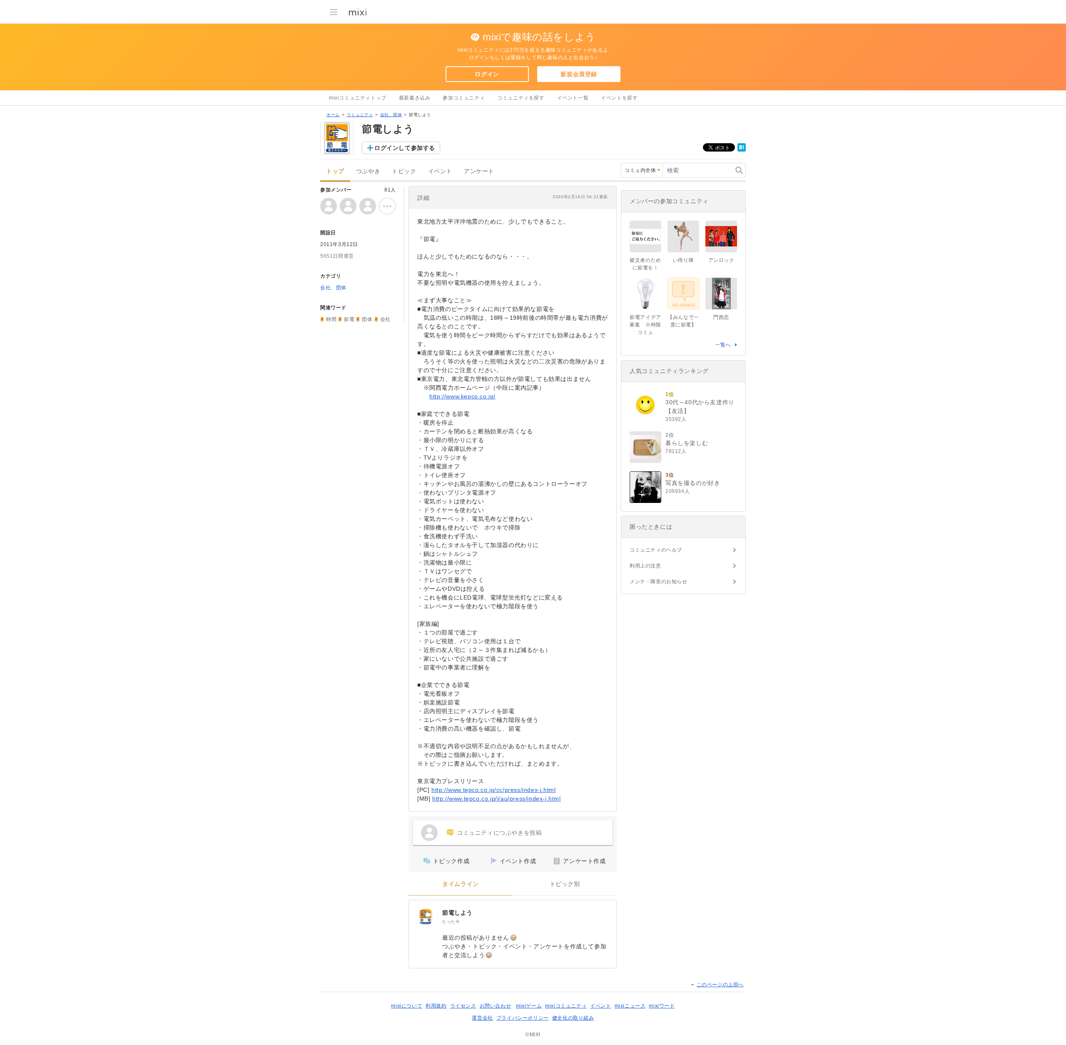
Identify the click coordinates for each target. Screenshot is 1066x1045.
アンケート (479, 171)
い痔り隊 (683, 260)
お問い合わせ (495, 1006)
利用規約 (436, 1006)
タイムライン (460, 884)
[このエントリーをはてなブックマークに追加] (741, 150)
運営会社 (482, 1018)
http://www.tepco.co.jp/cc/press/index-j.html (493, 789)
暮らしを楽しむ (686, 443)
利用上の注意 (645, 566)
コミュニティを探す (520, 98)
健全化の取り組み (573, 1018)
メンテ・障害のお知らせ (658, 582)
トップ (335, 171)
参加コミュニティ (464, 98)
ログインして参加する (404, 147)
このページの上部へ (720, 985)
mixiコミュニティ (566, 1006)
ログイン (487, 74)
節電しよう (457, 912)
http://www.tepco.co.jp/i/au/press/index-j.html (496, 798)
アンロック (721, 260)
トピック (404, 171)
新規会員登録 (578, 74)
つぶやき (368, 171)
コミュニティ (359, 114)
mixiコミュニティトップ (357, 98)
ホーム (333, 114)
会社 (385, 319)
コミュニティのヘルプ (656, 550)
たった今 (451, 921)
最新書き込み (415, 98)
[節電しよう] (425, 916)
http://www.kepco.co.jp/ (462, 396)
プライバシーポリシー (522, 1018)
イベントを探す (619, 98)
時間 (331, 319)
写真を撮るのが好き (692, 483)
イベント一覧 (573, 98)
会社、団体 (391, 114)
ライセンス (463, 1006)
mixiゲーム (529, 1006)
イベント (440, 171)
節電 (349, 319)
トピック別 (565, 884)
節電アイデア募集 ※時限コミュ (645, 324)
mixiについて (406, 1006)
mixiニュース (630, 1006)
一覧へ (723, 345)
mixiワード (662, 1006)
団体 (367, 319)
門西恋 (721, 317)
